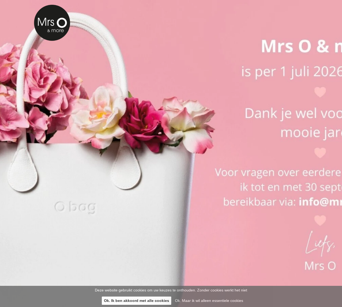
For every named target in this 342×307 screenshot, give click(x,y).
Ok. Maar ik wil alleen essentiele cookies (209, 300)
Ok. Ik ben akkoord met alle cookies (136, 300)
